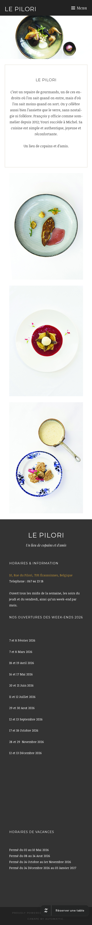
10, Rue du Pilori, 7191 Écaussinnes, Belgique (41, 575)
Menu (82, 8)
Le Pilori (20, 9)
